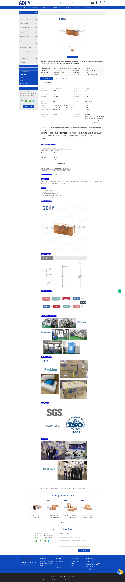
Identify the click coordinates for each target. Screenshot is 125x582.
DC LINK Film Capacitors (28, 58)
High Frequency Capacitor (28, 19)
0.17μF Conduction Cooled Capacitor (77, 488)
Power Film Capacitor (28, 36)
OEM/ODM (73, 563)
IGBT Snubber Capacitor (28, 51)
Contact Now (72, 57)
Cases (21, 80)
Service (58, 565)
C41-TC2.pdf (55, 174)
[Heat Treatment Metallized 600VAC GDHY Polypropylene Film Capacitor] (37, 507)
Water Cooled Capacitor (28, 43)
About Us (45, 7)
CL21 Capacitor (28, 62)
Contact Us (77, 7)
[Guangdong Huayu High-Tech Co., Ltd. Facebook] (96, 2)
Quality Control (66, 7)
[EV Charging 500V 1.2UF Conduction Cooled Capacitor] (71, 507)
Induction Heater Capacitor (28, 47)
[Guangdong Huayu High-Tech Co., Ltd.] (22, 100)
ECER (98, 579)
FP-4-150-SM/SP (44, 488)
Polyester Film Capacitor (28, 40)
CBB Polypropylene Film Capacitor (28, 32)
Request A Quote (89, 7)
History (58, 563)
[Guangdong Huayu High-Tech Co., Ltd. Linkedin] (104, 2)
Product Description (61, 78)
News (21, 77)
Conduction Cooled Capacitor (28, 16)
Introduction (59, 561)
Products (35, 7)
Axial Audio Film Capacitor (28, 27)
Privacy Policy (62, 576)
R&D (72, 565)
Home (24, 7)
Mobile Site (71, 576)
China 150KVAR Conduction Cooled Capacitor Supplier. (38, 579)
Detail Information (46, 78)
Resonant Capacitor (28, 55)
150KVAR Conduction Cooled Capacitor (58, 488)
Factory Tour (56, 7)
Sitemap (52, 576)
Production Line (75, 561)
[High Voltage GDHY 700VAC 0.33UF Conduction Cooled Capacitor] (88, 507)
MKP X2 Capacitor (28, 23)
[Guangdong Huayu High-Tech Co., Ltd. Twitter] (100, 2)
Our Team (58, 567)
